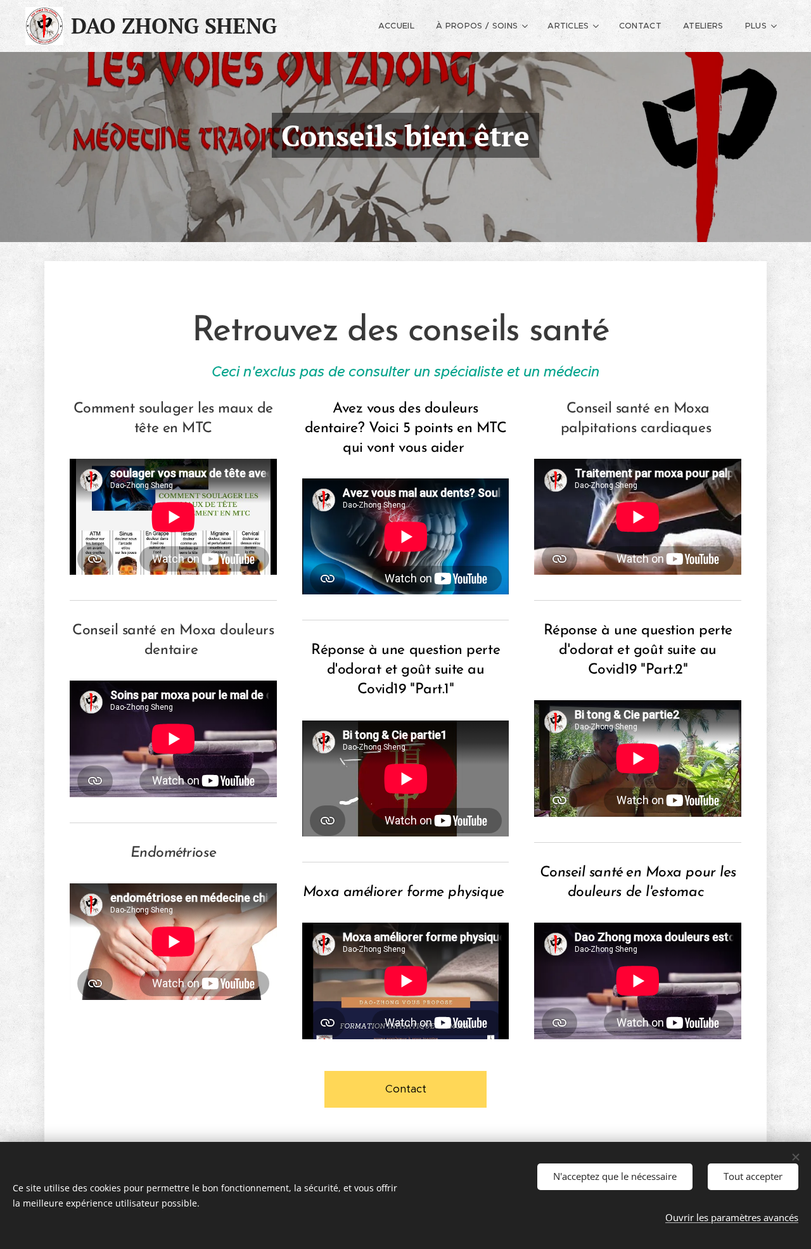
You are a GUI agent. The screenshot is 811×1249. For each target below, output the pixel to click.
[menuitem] (396, 26)
